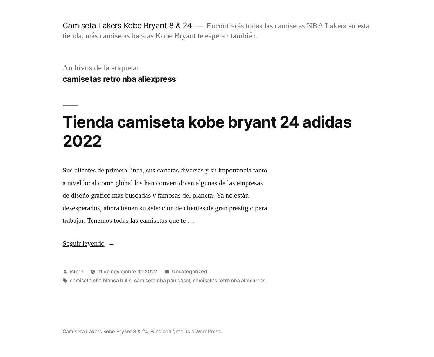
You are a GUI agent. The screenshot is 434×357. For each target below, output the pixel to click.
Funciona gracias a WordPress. (186, 331)
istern (76, 272)
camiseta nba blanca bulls (100, 280)
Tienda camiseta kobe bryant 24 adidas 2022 (207, 131)
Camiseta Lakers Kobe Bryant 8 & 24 (127, 25)
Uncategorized (189, 272)
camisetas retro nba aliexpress (229, 280)
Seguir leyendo (89, 243)
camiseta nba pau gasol (162, 280)
